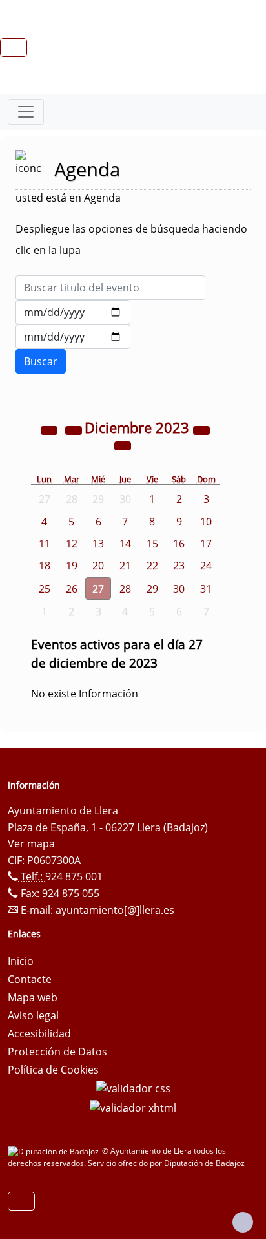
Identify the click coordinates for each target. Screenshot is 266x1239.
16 (179, 543)
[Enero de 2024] (122, 445)
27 (98, 589)
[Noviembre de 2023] (75, 429)
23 (179, 565)
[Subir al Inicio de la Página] (242, 1222)
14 (125, 543)
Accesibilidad (39, 1033)
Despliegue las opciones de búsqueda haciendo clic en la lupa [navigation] (131, 239)
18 (44, 565)
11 (44, 543)
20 (98, 565)
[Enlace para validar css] (133, 1088)
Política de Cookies (53, 1070)
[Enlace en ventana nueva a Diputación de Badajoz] (55, 1150)
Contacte (30, 979)
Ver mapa (31, 843)
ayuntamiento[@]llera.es (115, 910)
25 (44, 589)
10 (206, 521)
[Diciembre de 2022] (50, 429)
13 (98, 543)
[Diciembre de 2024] (201, 429)
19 (71, 565)
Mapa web (32, 997)
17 (206, 543)
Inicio (21, 961)
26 (71, 589)
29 (152, 589)
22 (152, 565)
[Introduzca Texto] (110, 287)
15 (152, 543)
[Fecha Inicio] (72, 312)
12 (71, 543)
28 (125, 589)
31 (206, 589)
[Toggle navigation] (26, 112)
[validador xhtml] (133, 1106)
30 (179, 589)
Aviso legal (33, 1015)
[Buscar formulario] (40, 361)
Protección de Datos (57, 1051)
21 (125, 565)
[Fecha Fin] (72, 336)
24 (206, 565)
